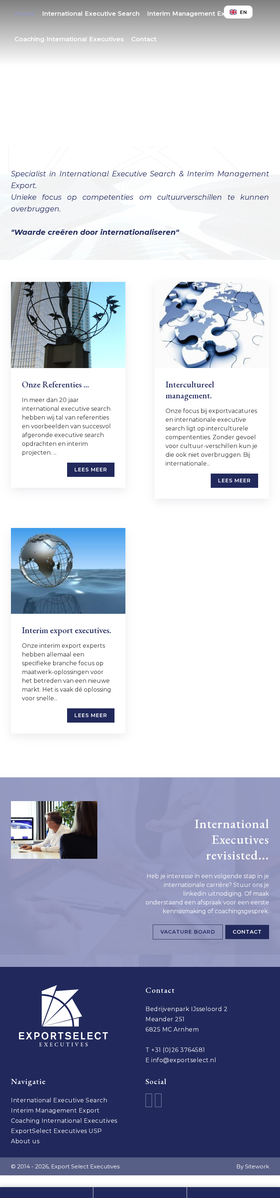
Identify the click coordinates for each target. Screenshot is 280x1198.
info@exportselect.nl (183, 1060)
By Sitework (252, 1166)
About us (25, 1141)
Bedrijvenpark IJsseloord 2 (186, 1009)
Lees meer (90, 469)
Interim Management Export (193, 13)
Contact (143, 39)
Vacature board (187, 932)
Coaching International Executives (69, 39)
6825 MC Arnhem (172, 1029)
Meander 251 (165, 1019)
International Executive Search (91, 13)
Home (25, 13)
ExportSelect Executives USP (56, 1131)
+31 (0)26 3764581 (178, 1049)
